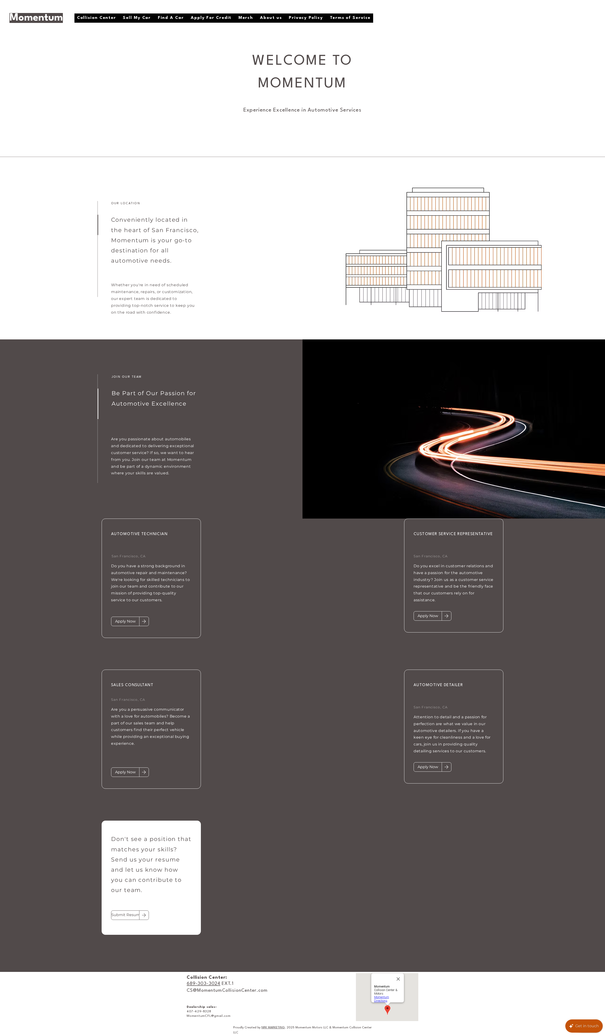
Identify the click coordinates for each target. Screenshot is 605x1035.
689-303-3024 (203, 983)
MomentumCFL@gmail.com (209, 1016)
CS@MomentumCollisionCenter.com (227, 990)
